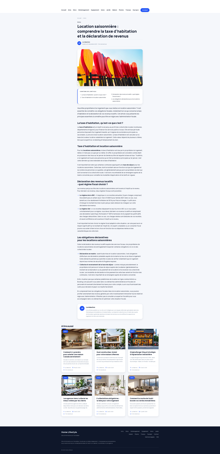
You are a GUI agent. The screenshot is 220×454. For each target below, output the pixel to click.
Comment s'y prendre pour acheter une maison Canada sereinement (73, 354)
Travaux (128, 10)
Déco (74, 10)
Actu (69, 10)
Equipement (95, 10)
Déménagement (83, 10)
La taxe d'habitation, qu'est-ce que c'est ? (94, 95)
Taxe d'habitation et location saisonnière (94, 97)
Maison (114, 10)
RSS (157, 437)
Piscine (121, 10)
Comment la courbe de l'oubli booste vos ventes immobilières (142, 399)
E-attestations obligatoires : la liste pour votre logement (108, 399)
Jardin (108, 10)
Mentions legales (149, 437)
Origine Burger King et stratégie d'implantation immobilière (143, 353)
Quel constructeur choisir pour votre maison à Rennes (108, 353)
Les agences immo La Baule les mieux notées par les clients (75, 399)
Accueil (63, 10)
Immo (103, 10)
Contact (145, 10)
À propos (136, 10)
